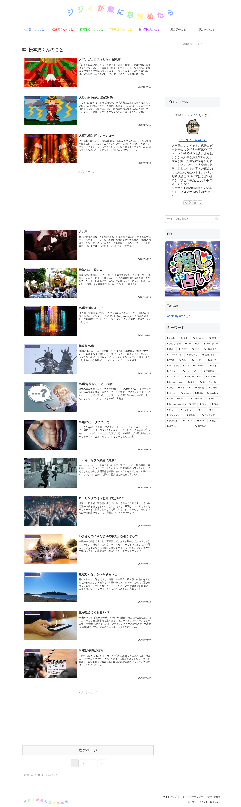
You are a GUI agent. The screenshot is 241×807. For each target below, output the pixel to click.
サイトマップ (170, 796)
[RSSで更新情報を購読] (200, 202)
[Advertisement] (88, 197)
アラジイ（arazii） (193, 140)
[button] (217, 219)
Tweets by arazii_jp (177, 316)
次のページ (88, 750)
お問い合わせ (213, 796)
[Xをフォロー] (190, 202)
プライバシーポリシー (191, 796)
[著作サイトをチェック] (185, 202)
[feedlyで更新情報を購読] (195, 202)
